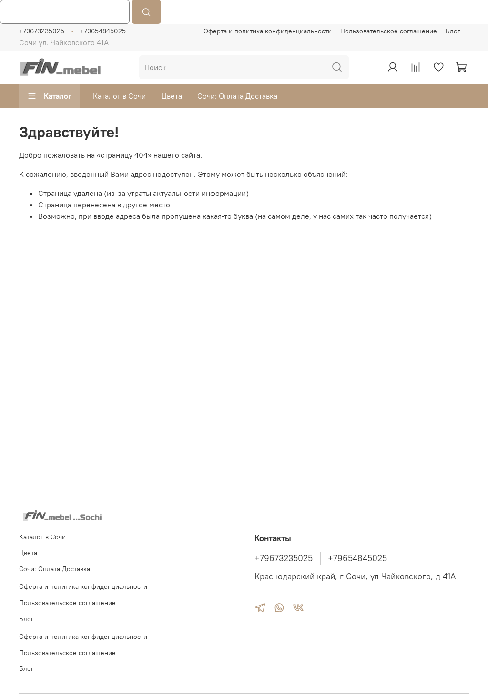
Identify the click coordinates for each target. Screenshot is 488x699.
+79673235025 (41, 31)
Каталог (57, 96)
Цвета (171, 96)
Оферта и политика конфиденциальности (267, 31)
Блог (453, 31)
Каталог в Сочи (119, 96)
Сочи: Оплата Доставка (237, 96)
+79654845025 (103, 31)
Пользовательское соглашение (388, 31)
